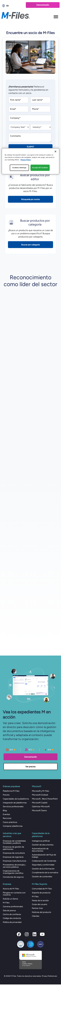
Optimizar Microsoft (41, 806)
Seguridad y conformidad (43, 865)
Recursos (7, 818)
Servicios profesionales (13, 806)
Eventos (6, 814)
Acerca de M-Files (11, 888)
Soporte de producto (41, 892)
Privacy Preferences (49, 976)
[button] (18, 934)
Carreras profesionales (13, 906)
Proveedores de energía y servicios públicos (14, 866)
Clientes (35, 916)
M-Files (6, 902)
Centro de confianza (12, 914)
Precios (6, 795)
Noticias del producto (41, 912)
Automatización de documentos (40, 849)
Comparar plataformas (13, 826)
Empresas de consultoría (14, 853)
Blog (5, 810)
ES (7, 5)
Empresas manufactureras (14, 861)
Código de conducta (12, 918)
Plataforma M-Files (11, 791)
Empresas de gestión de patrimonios (13, 848)
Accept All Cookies (40, 167)
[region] (31, 161)
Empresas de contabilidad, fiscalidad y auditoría (14, 842)
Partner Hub (37, 908)
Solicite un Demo (10, 899)
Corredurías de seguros (13, 877)
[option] (12, 6)
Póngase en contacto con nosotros (14, 893)
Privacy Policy (26, 160)
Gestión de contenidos (42, 876)
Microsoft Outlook (40, 795)
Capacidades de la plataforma (16, 799)
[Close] (55, 151)
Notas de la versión (40, 900)
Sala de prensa (9, 910)
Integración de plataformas (15, 802)
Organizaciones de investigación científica (13, 872)
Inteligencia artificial (41, 841)
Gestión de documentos (42, 845)
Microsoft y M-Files (40, 791)
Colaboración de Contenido (44, 861)
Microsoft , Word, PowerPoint (45, 799)
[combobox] (12, 6)
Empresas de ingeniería (13, 857)
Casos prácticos (10, 822)
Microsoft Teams (39, 810)
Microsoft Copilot (39, 802)
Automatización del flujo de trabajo (44, 856)
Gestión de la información (43, 869)
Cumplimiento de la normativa (45, 872)
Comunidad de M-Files (42, 888)
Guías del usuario (39, 904)
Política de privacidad (12, 922)
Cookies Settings (19, 167)
